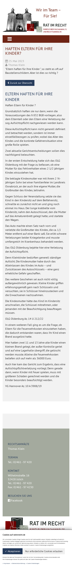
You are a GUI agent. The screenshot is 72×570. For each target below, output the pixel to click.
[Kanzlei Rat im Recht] (47, 27)
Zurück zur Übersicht (20, 82)
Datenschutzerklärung (18, 563)
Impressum (7, 563)
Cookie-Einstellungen (33, 563)
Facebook (16, 500)
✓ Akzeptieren (12, 551)
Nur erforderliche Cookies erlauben (44, 551)
